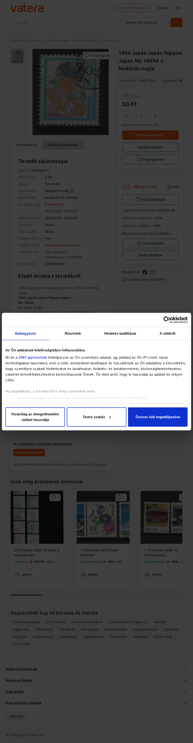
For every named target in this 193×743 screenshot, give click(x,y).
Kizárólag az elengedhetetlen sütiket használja (35, 417)
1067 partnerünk (33, 357)
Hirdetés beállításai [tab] (120, 333)
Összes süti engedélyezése (158, 417)
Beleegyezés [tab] (25, 333)
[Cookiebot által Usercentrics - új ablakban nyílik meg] (167, 319)
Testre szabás (94, 417)
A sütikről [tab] (168, 333)
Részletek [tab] (73, 333)
